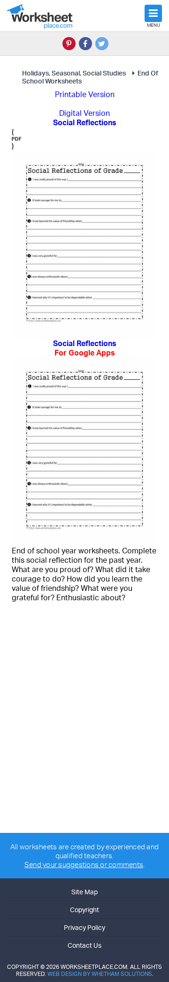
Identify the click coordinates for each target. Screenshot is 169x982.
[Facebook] (85, 43)
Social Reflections (84, 348)
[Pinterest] (69, 43)
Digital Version (84, 113)
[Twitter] (101, 43)
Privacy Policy (84, 927)
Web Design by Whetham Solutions (99, 973)
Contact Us (84, 945)
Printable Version (85, 94)
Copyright (84, 910)
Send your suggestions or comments (83, 864)
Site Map (84, 892)
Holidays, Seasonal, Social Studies (74, 73)
